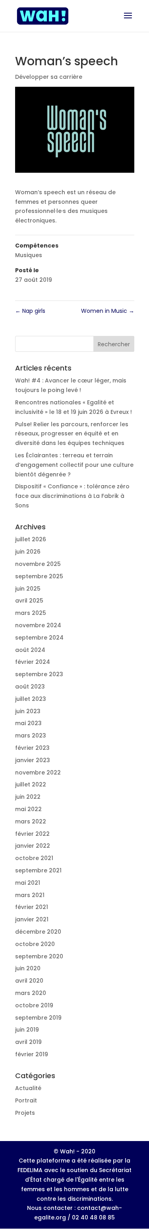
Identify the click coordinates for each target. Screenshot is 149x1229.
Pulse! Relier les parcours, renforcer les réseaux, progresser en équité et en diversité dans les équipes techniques (71, 433)
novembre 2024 (38, 625)
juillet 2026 (30, 539)
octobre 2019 (34, 1005)
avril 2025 (29, 601)
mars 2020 (30, 993)
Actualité (28, 1088)
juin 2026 (28, 552)
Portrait (26, 1100)
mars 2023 (30, 735)
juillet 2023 (30, 699)
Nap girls (30, 311)
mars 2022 (30, 821)
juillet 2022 (30, 784)
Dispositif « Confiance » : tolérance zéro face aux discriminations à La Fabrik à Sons (72, 495)
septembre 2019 (38, 1018)
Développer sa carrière (48, 77)
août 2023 (30, 687)
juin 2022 (28, 797)
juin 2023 (28, 711)
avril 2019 (28, 1042)
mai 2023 (28, 723)
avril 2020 (29, 981)
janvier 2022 (32, 846)
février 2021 (31, 907)
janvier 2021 (31, 919)
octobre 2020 (35, 944)
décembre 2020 (38, 932)
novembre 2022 (38, 772)
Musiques (28, 255)
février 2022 (32, 834)
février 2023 (32, 748)
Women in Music (107, 311)
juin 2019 (27, 1030)
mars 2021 (30, 895)
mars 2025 (30, 613)
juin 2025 (28, 589)
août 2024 (30, 650)
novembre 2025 (38, 564)
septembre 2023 (39, 674)
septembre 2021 (38, 870)
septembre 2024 (39, 638)
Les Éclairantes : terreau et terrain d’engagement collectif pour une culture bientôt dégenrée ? (74, 464)
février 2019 (31, 1054)
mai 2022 (28, 809)
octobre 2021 (34, 858)
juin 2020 (28, 968)
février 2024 (32, 662)
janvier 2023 (32, 760)
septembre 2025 (39, 576)
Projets (25, 1113)
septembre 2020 (39, 956)
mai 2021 (27, 883)
